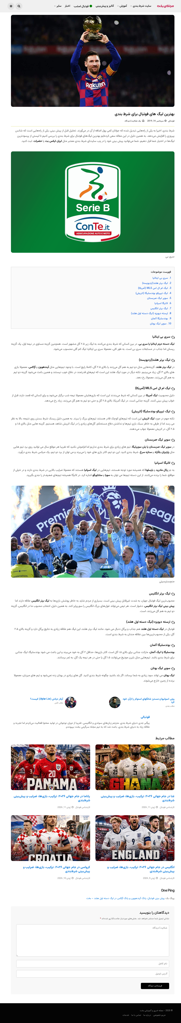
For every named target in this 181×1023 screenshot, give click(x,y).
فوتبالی (171, 121)
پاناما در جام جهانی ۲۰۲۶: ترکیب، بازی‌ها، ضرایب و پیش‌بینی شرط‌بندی (52, 798)
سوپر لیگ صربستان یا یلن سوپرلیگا (151, 447)
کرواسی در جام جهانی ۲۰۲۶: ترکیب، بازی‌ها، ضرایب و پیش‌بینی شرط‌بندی (56, 869)
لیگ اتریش (148, 419)
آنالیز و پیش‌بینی (105, 6)
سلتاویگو (97, 475)
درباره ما (147, 1015)
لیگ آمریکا (152, 395)
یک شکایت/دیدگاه (133, 121)
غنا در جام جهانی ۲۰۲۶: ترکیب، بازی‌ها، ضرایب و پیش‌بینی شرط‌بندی (137, 798)
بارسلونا (149, 470)
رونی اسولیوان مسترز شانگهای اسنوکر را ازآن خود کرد (148, 703)
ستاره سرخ (146, 452)
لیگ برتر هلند (163, 367)
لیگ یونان (168, 675)
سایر (59, 6)
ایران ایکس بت (53, 141)
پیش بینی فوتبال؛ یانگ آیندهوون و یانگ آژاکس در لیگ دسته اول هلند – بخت (125, 898)
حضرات (38, 141)
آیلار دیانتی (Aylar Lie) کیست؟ (46, 701)
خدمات (125, 1015)
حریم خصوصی (159, 1015)
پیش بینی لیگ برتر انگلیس (159, 606)
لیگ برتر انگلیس (40, 601)
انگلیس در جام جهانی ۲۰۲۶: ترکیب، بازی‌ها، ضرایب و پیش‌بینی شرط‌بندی (140, 869)
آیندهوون (43, 367)
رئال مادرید (162, 470)
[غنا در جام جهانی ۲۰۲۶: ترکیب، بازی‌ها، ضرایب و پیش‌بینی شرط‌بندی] (135, 767)
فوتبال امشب (81, 6)
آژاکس (32, 367)
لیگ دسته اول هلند (152, 629)
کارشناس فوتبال (82, 807)
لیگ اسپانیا (90, 470)
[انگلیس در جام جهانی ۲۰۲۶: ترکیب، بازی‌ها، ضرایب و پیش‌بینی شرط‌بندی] (135, 838)
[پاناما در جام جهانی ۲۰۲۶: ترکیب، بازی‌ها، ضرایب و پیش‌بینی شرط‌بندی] (50, 767)
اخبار (67, 6)
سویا (107, 475)
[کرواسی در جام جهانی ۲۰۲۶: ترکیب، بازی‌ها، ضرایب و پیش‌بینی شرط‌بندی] (50, 838)
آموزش (123, 6)
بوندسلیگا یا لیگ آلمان (162, 652)
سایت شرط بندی (142, 6)
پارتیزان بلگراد (161, 452)
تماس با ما (136, 1015)
